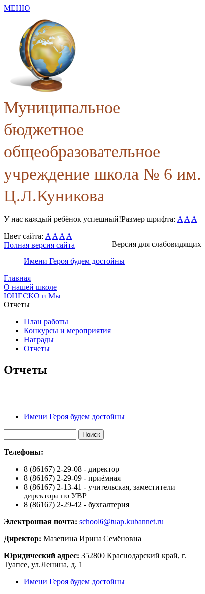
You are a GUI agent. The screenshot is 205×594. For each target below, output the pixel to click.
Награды (39, 339)
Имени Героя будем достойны (74, 261)
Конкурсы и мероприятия (67, 330)
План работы (46, 321)
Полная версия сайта (39, 245)
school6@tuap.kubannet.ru (121, 521)
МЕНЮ (17, 8)
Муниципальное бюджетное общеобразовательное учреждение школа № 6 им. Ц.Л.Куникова (102, 152)
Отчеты (37, 348)
